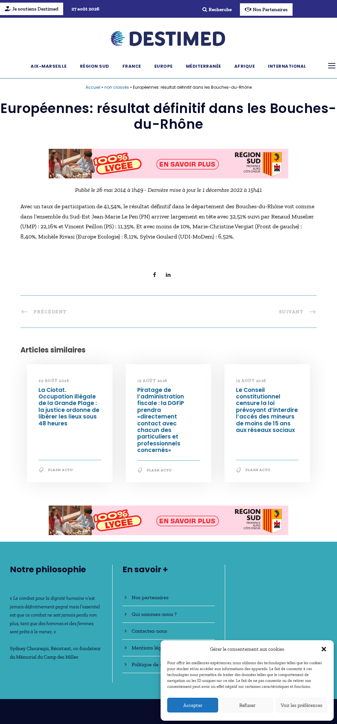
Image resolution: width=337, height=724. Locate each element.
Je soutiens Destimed (35, 9)
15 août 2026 (152, 380)
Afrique (244, 66)
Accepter (192, 705)
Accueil (93, 87)
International (287, 66)
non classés (116, 87)
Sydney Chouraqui (29, 648)
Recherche (220, 9)
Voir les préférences (302, 705)
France (131, 66)
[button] (324, 649)
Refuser (247, 705)
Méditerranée (203, 66)
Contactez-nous (149, 631)
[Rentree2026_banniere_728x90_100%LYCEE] (168, 163)
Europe (163, 66)
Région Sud (94, 66)
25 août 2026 (54, 380)
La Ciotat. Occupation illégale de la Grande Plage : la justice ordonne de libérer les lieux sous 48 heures (69, 406)
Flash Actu (60, 470)
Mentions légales (151, 648)
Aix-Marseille (49, 66)
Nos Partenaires (270, 9)
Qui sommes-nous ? (154, 614)
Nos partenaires (150, 597)
